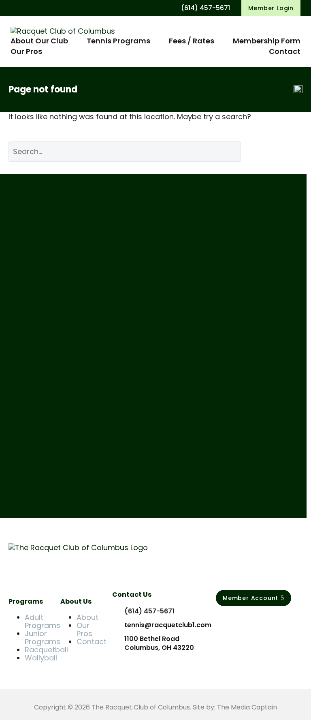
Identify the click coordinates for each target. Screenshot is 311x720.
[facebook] (220, 620)
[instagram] (237, 620)
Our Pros (26, 51)
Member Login (271, 8)
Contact (284, 51)
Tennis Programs (118, 41)
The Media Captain (247, 707)
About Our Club (39, 41)
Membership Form (266, 41)
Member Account (253, 598)
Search (277, 151)
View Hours (37, 290)
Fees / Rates (191, 41)
